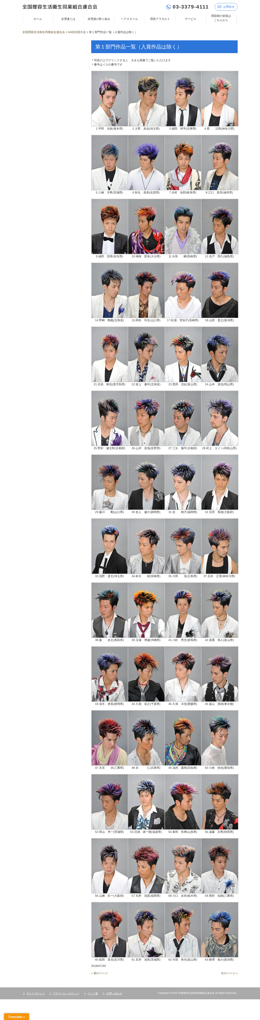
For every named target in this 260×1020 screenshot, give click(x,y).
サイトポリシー (35, 993)
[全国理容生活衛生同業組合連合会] (59, 6)
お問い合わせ (114, 993)
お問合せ (229, 6)
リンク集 (93, 993)
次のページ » (229, 973)
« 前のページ (99, 973)
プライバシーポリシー (66, 993)
